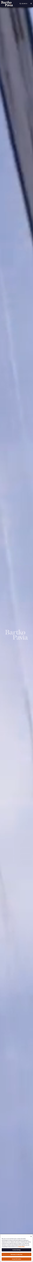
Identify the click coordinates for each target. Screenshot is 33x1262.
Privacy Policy (21, 1246)
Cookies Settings (16, 1249)
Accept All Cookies (16, 1259)
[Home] (7, 3)
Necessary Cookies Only (16, 1254)
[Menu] (31, 3)
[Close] (31, 1236)
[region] (16, 1248)
